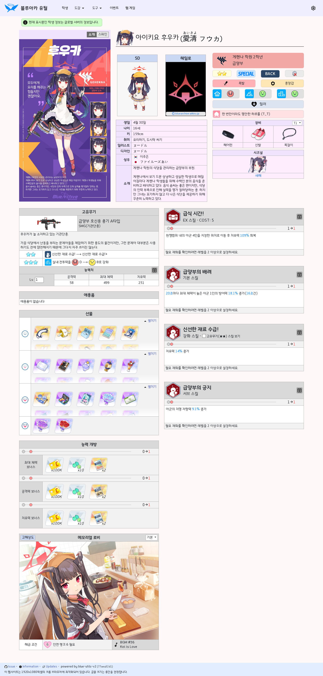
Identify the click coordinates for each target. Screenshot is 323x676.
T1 (296, 123)
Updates (51, 666)
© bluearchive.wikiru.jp (185, 113)
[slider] (23, 451)
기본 (150, 537)
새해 (258, 176)
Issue (11, 666)
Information (30, 666)
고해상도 (28, 537)
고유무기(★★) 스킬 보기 (223, 336)
